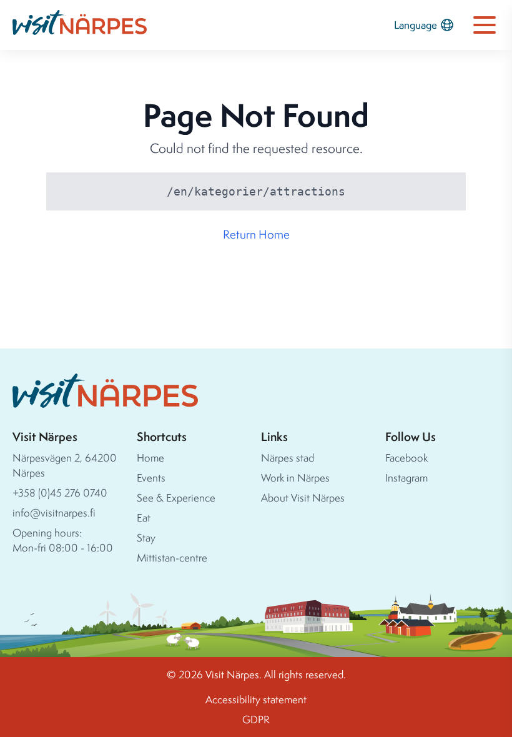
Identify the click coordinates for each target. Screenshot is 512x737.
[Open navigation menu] (485, 25)
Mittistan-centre (172, 557)
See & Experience (176, 497)
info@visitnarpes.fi (54, 512)
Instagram (406, 477)
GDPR (256, 719)
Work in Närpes (295, 477)
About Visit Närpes (303, 497)
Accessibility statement (256, 699)
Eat (143, 517)
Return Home (256, 234)
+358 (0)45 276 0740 (59, 492)
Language (415, 24)
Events (151, 477)
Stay (146, 537)
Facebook (406, 457)
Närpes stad (287, 457)
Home (150, 457)
